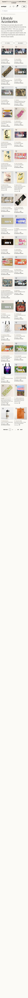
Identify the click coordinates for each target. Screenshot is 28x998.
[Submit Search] (2, 10)
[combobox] (14, 10)
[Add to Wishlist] (3, 47)
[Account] (10, 6)
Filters (8, 43)
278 (18, 429)
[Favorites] (13, 6)
